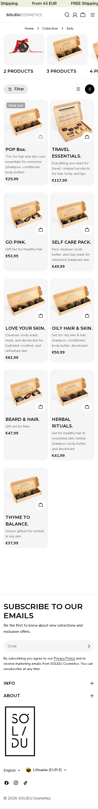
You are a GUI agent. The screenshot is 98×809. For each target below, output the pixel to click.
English (10, 770)
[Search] (67, 15)
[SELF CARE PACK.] (72, 214)
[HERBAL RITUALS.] (72, 392)
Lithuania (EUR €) (47, 770)
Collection (50, 28)
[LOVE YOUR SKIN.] (26, 300)
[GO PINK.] (26, 214)
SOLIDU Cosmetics (34, 798)
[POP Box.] (26, 122)
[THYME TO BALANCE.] (26, 490)
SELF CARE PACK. (71, 242)
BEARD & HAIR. (22, 419)
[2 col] (89, 89)
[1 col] (78, 89)
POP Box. (15, 149)
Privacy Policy (64, 658)
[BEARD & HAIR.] (26, 392)
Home (29, 28)
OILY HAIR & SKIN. (72, 328)
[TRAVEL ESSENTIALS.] (72, 122)
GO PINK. (15, 242)
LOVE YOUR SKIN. (25, 328)
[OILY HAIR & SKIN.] (72, 300)
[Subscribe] (89, 646)
